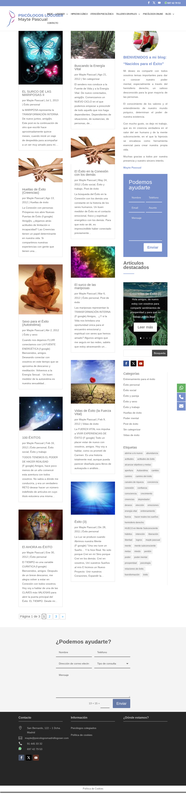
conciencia (152, 482)
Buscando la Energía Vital (89, 67)
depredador (144, 499)
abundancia (152, 453)
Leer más (145, 327)
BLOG (168, 14)
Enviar (152, 247)
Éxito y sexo (30, 334)
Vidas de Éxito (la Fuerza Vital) (92, 412)
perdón (147, 551)
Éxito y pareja (131, 395)
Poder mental (131, 418)
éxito (145, 574)
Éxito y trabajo (38, 451)
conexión (129, 488)
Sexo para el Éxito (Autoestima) (35, 323)
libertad (128, 540)
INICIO (50, 14)
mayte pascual (153, 540)
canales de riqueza (134, 482)
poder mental (140, 557)
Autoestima (142, 470)
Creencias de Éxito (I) (145, 294)
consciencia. (131, 493)
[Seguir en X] (133, 363)
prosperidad (131, 563)
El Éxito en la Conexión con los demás (91, 173)
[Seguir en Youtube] (141, 363)
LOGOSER (60, 14)
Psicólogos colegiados (83, 728)
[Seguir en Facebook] (126, 363)
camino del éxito (144, 476)
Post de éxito (91, 188)
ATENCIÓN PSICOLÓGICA (102, 14)
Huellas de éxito (39, 202)
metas (128, 551)
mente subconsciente (145, 545)
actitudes (129, 459)
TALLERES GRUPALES (126, 14)
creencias (129, 499)
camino (128, 476)
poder (128, 557)
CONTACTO (52, 23)
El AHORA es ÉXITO (37, 547)
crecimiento (146, 493)
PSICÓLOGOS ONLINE (153, 14)
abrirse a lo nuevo (134, 453)
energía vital (131, 511)
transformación (132, 574)
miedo (137, 551)
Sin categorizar (91, 78)
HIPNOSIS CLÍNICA (79, 14)
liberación (153, 534)
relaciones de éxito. (134, 569)
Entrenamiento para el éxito (139, 379)
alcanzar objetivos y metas (138, 464)
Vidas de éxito (90, 423)
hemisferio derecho (134, 522)
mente (128, 545)
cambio (155, 470)
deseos (128, 505)
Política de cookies (81, 734)
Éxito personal (32, 104)
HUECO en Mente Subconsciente (141, 528)
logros (139, 540)
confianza (142, 488)
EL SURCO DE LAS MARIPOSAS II (36, 93)
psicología (145, 563)
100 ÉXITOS (31, 437)
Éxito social (88, 184)
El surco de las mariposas (85, 286)
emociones (153, 505)
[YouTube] (159, 3)
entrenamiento (148, 511)
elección (140, 505)
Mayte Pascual (35, 100)
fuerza (128, 517)
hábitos (128, 534)
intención (140, 534)
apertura (129, 470)
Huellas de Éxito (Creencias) (34, 191)
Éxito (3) (80, 522)
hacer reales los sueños (146, 517)
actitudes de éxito (146, 459)
